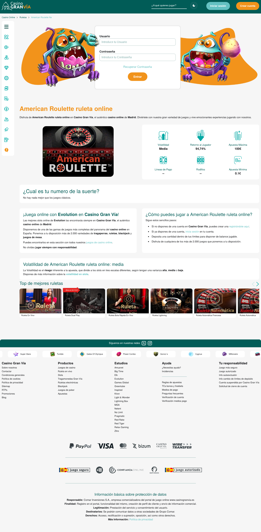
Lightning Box (121, 401)
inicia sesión (192, 231)
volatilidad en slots (77, 274)
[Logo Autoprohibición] (154, 470)
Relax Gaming (122, 427)
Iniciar (218, 6)
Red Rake (119, 419)
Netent (118, 408)
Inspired (119, 389)
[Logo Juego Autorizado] (183, 470)
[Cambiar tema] (193, 5)
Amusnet (119, 367)
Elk (116, 375)
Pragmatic (120, 416)
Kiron (117, 393)
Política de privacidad (141, 519)
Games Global (122, 382)
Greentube (120, 386)
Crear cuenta (247, 6)
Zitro (117, 430)
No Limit (119, 412)
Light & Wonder (122, 397)
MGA (117, 404)
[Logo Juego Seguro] (74, 470)
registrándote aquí (239, 226)
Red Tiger (119, 423)
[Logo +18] (99, 470)
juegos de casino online (99, 242)
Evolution (119, 378)
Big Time (119, 371)
